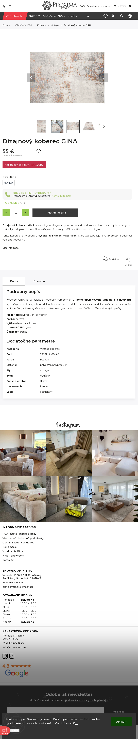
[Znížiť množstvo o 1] (6, 212)
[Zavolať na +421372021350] (5, 6)
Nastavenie (12, 730)
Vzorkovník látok (13, 551)
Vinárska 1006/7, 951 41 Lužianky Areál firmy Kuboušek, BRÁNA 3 (22, 577)
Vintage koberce (50, 348)
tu (76, 723)
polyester (45, 364)
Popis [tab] (14, 281)
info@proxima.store (15, 647)
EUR (130, 6)
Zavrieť (120, 269)
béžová (44, 359)
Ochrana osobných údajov (18, 542)
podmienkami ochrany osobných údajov (87, 700)
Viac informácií (11, 247)
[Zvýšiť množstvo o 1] (25, 212)
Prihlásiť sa (118, 711)
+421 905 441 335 (13, 582)
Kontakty (8, 560)
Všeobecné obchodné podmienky (23, 538)
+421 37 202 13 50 (13, 642)
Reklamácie (10, 546)
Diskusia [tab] (39, 281)
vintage (44, 370)
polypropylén (59, 364)
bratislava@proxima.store (18, 586)
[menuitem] (15, 16)
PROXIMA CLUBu (32, 164)
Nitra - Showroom (13, 555)
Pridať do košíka (55, 212)
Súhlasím (121, 721)
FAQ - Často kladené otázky (95, 6)
